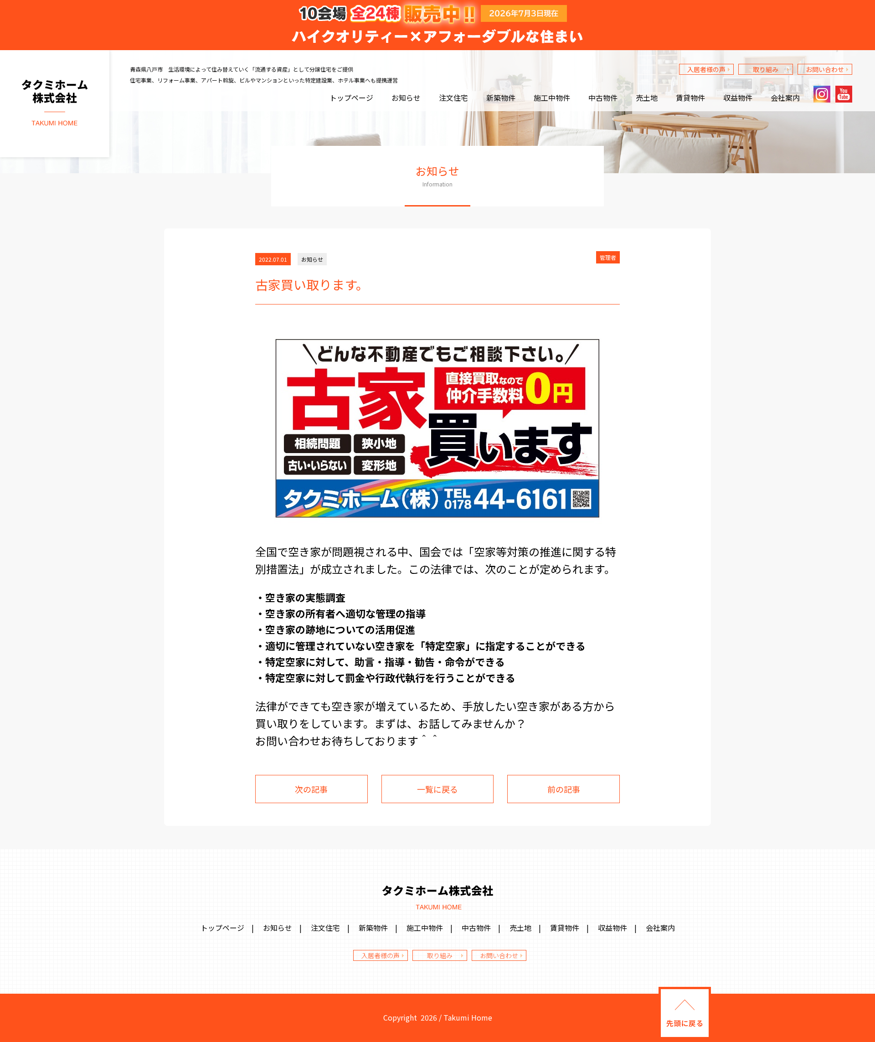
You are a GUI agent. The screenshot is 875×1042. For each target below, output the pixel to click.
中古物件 (603, 97)
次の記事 (311, 789)
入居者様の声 (706, 69)
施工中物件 (552, 97)
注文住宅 (453, 97)
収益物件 (737, 97)
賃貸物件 (690, 97)
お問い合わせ (825, 69)
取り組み (765, 69)
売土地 (647, 97)
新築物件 (500, 97)
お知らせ (406, 97)
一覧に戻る (437, 789)
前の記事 (563, 789)
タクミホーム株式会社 (54, 103)
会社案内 (785, 97)
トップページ (351, 97)
